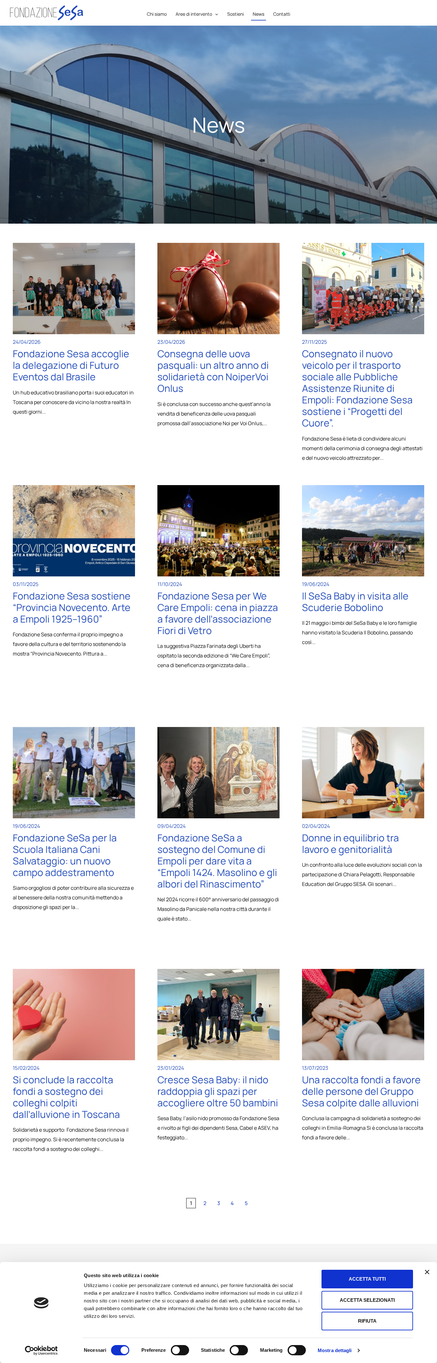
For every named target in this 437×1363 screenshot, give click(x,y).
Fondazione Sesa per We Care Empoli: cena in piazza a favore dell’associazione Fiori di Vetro (217, 613)
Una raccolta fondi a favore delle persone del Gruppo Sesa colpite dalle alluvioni (361, 1091)
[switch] (180, 1350)
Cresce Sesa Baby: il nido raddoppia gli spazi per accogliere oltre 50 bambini (217, 1091)
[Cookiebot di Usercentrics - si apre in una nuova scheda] (41, 1350)
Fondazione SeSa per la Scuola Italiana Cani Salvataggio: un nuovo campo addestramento (65, 855)
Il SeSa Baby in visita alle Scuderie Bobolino (355, 601)
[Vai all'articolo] (74, 288)
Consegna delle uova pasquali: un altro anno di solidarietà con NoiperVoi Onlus (213, 371)
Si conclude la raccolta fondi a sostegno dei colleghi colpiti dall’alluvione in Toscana (66, 1097)
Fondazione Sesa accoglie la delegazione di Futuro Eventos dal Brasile (71, 365)
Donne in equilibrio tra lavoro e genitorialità (350, 843)
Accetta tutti (367, 1279)
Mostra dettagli (335, 1350)
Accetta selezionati (367, 1300)
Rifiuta (367, 1321)
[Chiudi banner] (427, 1272)
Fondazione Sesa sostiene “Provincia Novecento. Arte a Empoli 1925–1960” (72, 607)
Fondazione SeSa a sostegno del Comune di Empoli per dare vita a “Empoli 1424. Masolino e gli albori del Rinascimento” (217, 860)
